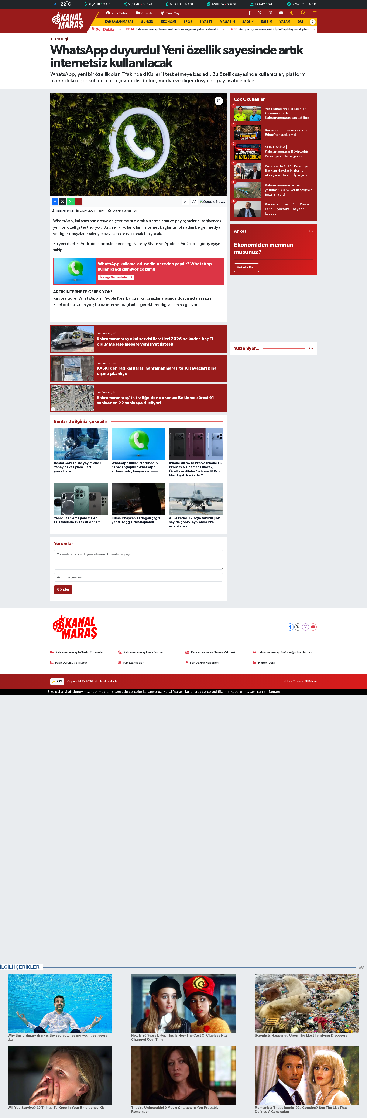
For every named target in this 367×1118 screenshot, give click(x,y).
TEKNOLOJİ (59, 39)
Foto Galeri (119, 13)
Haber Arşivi (266, 662)
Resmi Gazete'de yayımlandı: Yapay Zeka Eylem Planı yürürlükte (77, 467)
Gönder (63, 589)
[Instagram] (305, 627)
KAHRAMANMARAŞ (119, 21)
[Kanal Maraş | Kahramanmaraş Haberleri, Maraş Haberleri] (67, 21)
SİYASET (206, 21)
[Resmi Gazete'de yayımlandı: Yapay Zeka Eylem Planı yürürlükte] (81, 444)
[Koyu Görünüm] (292, 13)
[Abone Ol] (212, 201)
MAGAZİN (227, 21)
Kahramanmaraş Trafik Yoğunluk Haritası (285, 652)
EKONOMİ (168, 21)
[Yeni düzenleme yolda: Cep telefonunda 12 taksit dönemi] (81, 499)
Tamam (274, 692)
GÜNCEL (147, 21)
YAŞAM (285, 21)
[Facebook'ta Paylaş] (55, 201)
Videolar (147, 13)
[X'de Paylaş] (62, 201)
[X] (297, 627)
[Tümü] (311, 231)
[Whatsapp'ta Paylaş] (71, 201)
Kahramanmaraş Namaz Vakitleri (213, 652)
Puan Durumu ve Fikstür (71, 662)
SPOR (188, 21)
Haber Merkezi (65, 211)
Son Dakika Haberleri (204, 662)
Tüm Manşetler (133, 662)
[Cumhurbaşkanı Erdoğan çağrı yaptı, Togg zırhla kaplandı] (138, 499)
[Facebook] (290, 627)
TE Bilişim (310, 681)
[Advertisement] (273, 309)
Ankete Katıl (246, 267)
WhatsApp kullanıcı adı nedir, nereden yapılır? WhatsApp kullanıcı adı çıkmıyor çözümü (135, 467)
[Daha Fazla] (78, 201)
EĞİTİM (266, 21)
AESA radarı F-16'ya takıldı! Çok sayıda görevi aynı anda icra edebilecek (194, 522)
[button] (313, 22)
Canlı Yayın (173, 13)
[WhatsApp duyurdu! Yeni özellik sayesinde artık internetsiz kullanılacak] (138, 145)
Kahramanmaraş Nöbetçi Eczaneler (80, 652)
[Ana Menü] (313, 13)
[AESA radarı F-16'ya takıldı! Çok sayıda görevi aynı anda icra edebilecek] (196, 499)
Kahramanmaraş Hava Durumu (144, 652)
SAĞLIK (247, 21)
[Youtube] (313, 627)
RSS (59, 681)
